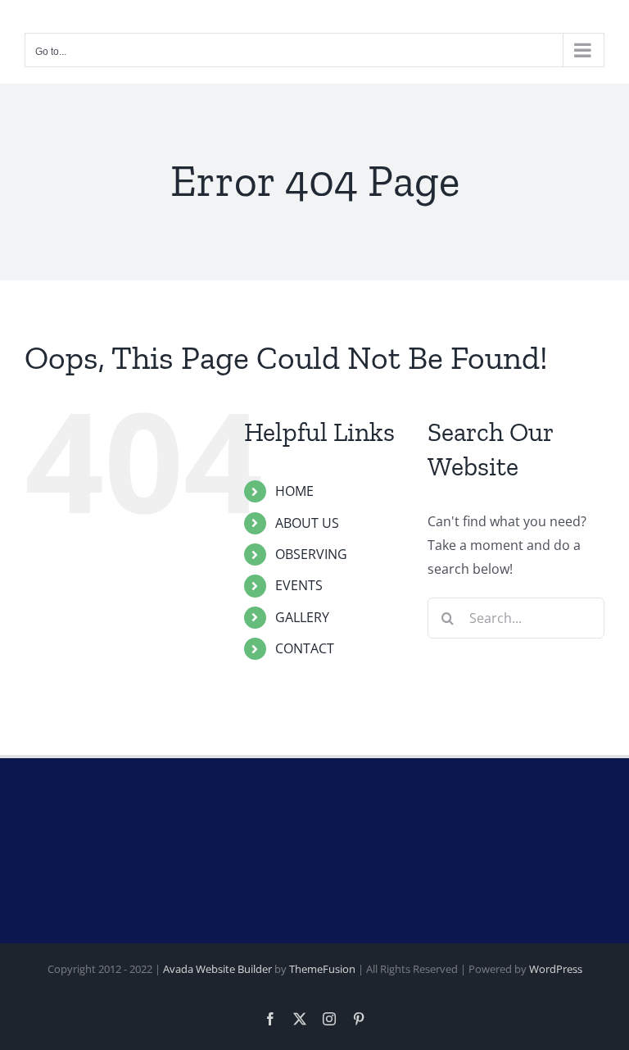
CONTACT (304, 648)
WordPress (555, 968)
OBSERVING (311, 554)
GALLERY (302, 617)
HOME (294, 491)
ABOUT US (307, 523)
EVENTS (299, 585)
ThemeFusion (322, 968)
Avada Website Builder (217, 968)
